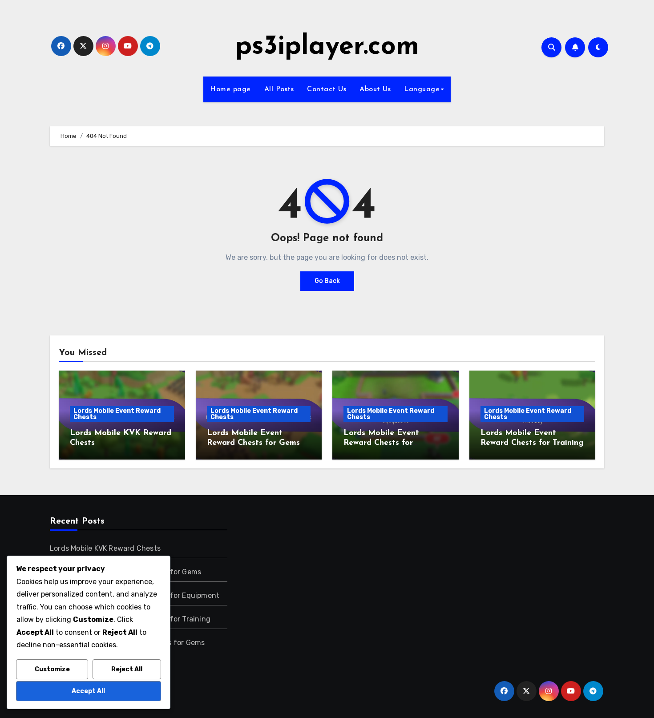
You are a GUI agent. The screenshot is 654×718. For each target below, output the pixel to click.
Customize (52, 669)
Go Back (327, 281)
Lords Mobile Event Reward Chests (117, 414)
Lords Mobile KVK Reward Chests (105, 548)
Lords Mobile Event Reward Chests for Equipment (381, 442)
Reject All (126, 669)
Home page (230, 89)
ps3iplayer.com (327, 47)
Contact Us (326, 89)
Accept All (88, 691)
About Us (375, 89)
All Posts (279, 89)
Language (422, 89)
